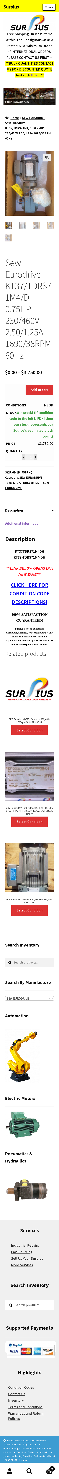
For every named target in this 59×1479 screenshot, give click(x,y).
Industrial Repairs (25, 1245)
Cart (46, 1467)
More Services (22, 1265)
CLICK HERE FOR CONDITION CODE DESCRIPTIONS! (30, 593)
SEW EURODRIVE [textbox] (29, 998)
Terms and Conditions (25, 1407)
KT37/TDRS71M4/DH (27, 483)
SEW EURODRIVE (33, 118)
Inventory (16, 1400)
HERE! (36, 75)
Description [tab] (14, 510)
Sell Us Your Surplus (27, 1258)
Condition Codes (21, 1387)
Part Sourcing (21, 1252)
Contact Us (16, 1393)
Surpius (11, 7)
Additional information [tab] (23, 523)
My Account (10, 1471)
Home (14, 118)
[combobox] (29, 998)
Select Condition (29, 730)
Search (29, 1471)
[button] (47, 157)
